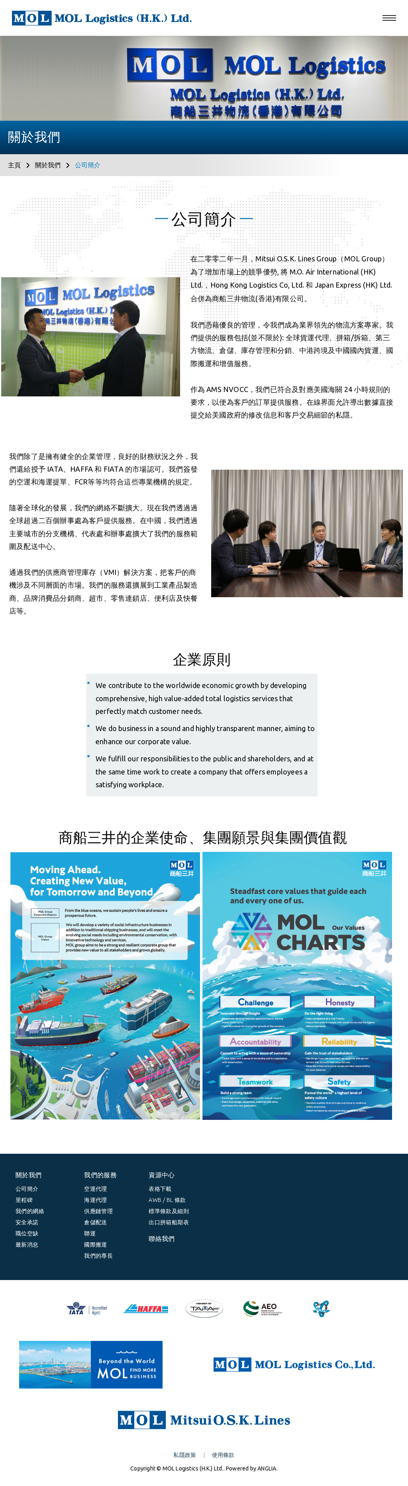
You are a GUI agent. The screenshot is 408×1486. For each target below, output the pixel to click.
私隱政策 (184, 1455)
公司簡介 (27, 1189)
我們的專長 (98, 1256)
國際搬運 (95, 1244)
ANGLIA (266, 1468)
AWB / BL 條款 (167, 1200)
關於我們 (48, 165)
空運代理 (95, 1189)
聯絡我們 (162, 1238)
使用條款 (223, 1455)
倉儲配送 (95, 1222)
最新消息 (27, 1244)
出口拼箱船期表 (169, 1222)
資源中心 (162, 1174)
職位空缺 (27, 1233)
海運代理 (95, 1200)
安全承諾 (27, 1222)
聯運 (90, 1233)
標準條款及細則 (169, 1211)
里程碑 (24, 1200)
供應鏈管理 (98, 1211)
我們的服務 (100, 1174)
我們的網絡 (30, 1211)
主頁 (14, 165)
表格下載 (160, 1189)
